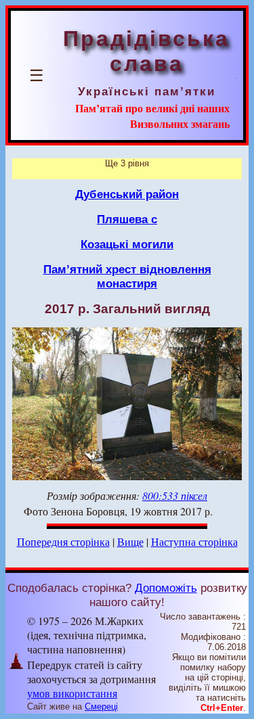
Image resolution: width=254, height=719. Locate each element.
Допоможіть (166, 588)
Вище (130, 541)
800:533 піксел (174, 495)
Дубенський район (127, 194)
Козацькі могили (127, 244)
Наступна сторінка (194, 541)
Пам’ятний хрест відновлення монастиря (127, 276)
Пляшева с (127, 219)
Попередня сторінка (63, 541)
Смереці (101, 706)
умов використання (72, 693)
